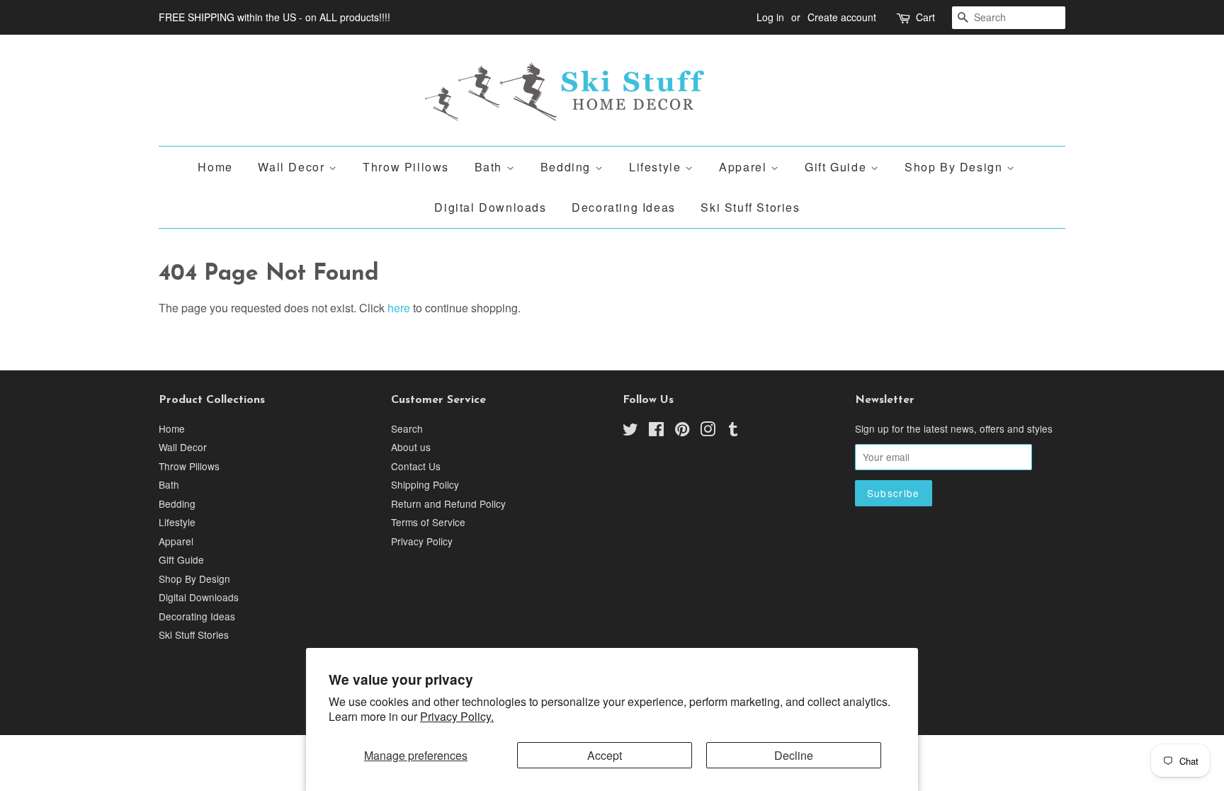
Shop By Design (956, 167)
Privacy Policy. (457, 716)
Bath (490, 167)
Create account (842, 17)
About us (411, 447)
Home (215, 167)
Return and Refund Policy (448, 503)
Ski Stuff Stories (750, 207)
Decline (793, 755)
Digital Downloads (490, 207)
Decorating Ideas (624, 207)
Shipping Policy (425, 484)
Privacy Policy (422, 541)
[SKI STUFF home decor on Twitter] (630, 431)
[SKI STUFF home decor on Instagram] (707, 431)
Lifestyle (657, 167)
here (398, 308)
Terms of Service (428, 522)
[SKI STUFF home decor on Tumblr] (733, 431)
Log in (770, 17)
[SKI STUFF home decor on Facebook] (656, 431)
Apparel (745, 167)
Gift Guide (838, 167)
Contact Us (416, 466)
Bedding (567, 167)
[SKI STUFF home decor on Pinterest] (682, 431)
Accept (604, 755)
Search (407, 428)
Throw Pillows (406, 167)
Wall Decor (293, 167)
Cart (925, 17)
